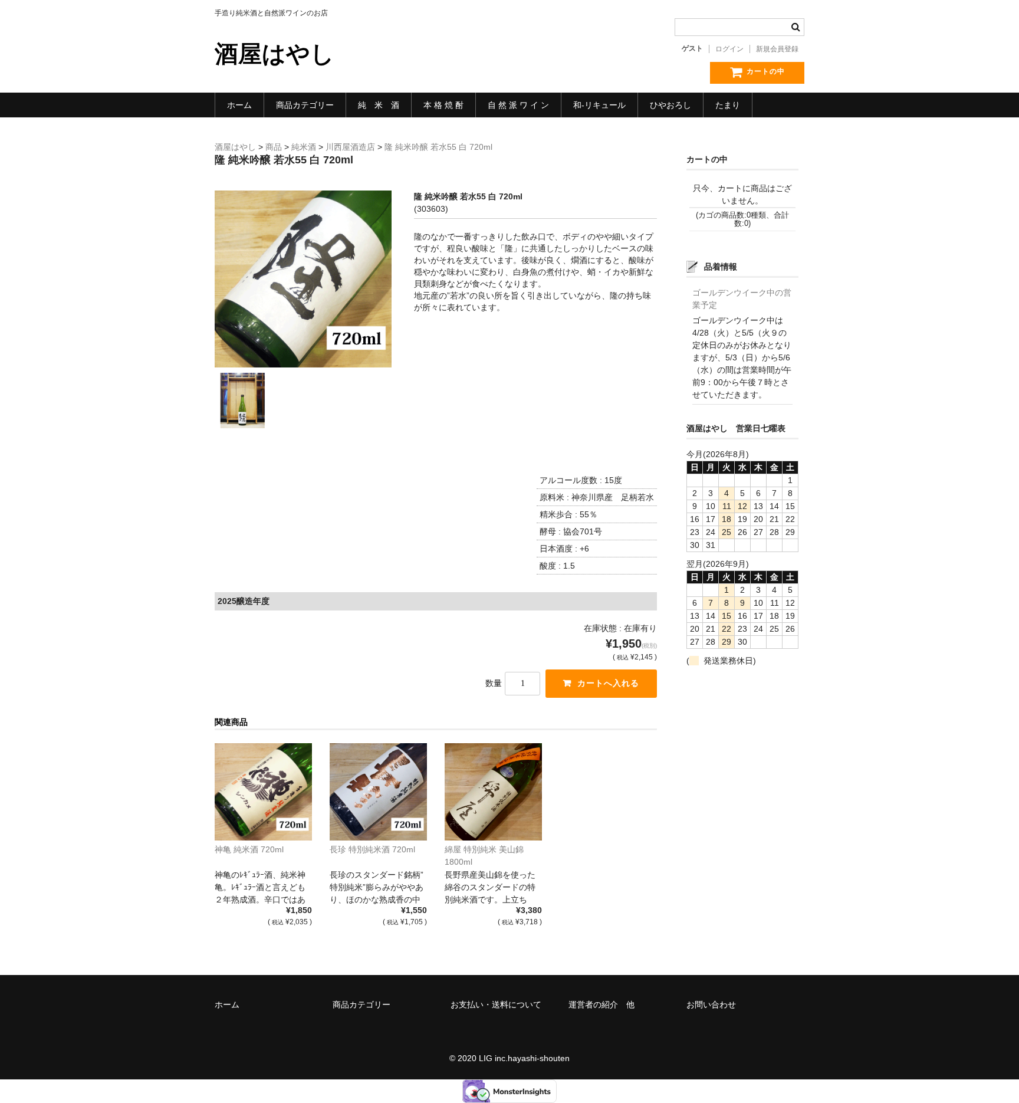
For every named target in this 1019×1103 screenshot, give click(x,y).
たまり (727, 105)
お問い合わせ (711, 1004)
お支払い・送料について (496, 1004)
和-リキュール (599, 105)
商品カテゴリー (305, 105)
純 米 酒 (378, 105)
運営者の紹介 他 (601, 1004)
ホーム (239, 105)
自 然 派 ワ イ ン (518, 105)
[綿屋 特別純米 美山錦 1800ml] (493, 792)
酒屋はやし (274, 54)
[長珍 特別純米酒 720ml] (378, 792)
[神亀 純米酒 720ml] (263, 792)
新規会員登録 (777, 49)
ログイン (729, 49)
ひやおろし (670, 105)
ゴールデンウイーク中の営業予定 (741, 299)
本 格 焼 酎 (443, 105)
